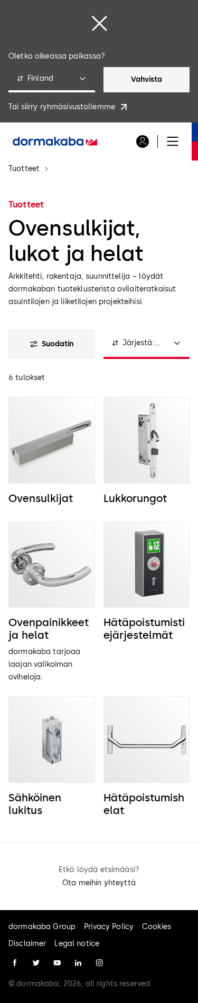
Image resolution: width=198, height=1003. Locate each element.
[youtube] (57, 963)
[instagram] (99, 963)
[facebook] (14, 963)
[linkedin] (78, 963)
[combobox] (51, 79)
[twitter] (36, 963)
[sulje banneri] (99, 23)
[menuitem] (55, 141)
